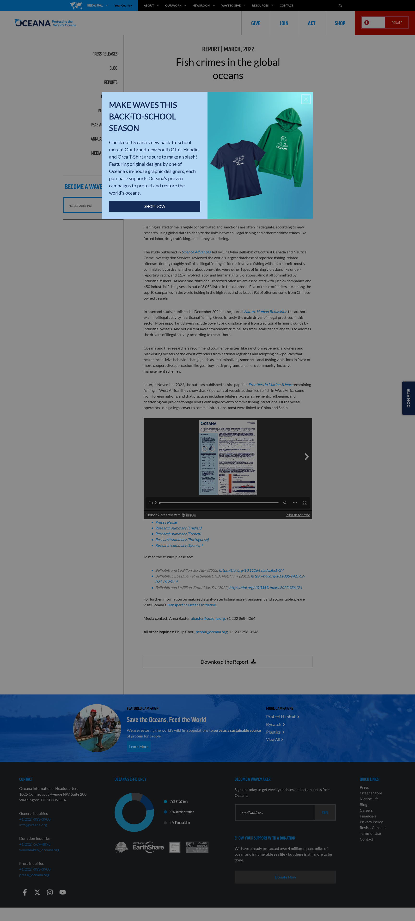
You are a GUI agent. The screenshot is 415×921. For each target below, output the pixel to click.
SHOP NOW (154, 206)
